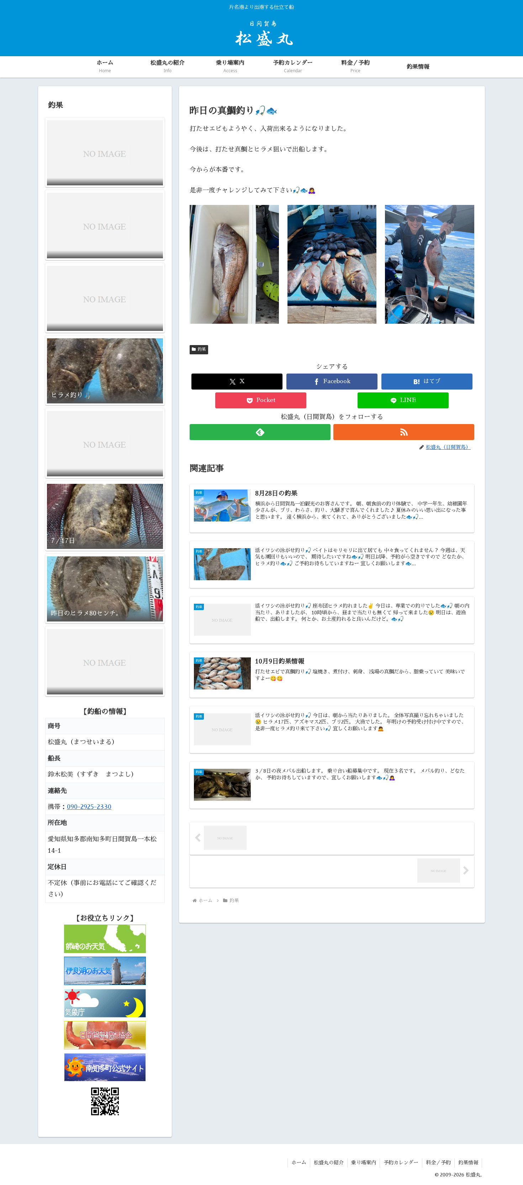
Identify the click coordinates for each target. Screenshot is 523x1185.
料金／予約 (438, 1162)
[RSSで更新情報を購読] (403, 432)
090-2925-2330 (89, 807)
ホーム (298, 1162)
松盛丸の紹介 (329, 1162)
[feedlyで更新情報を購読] (260, 432)
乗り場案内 (363, 1162)
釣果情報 (468, 1162)
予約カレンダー (401, 1162)
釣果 (201, 349)
